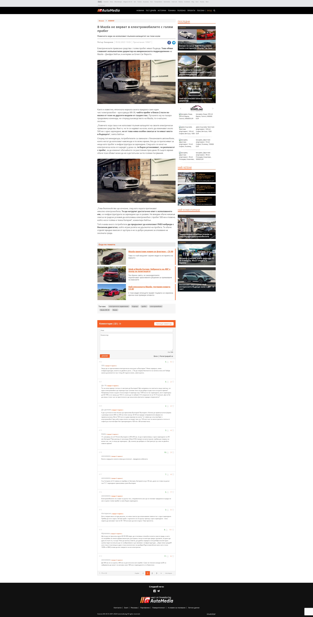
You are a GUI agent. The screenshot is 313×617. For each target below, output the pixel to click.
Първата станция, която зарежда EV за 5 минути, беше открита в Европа (196, 260)
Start (197, 2)
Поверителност (158, 607)
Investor (106, 2)
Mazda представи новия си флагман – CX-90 (150, 251)
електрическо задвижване (119, 306)
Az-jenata (146, 2)
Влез (156, 356)
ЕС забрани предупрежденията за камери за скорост (205, 176)
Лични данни (193, 607)
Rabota (181, 2)
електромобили (156, 306)
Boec (207, 2)
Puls (151, 2)
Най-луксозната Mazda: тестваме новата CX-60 (149, 287)
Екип (126, 607)
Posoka (202, 2)
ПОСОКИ (200, 10)
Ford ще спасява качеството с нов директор (195, 99)
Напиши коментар (164, 324)
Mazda (115, 310)
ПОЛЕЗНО (181, 10)
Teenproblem (158, 2)
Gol (135, 2)
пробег (144, 306)
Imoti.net (174, 2)
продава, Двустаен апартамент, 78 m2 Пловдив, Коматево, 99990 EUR (203, 156)
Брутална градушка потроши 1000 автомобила (204, 199)
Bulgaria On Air (127, 2)
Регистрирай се (166, 356)
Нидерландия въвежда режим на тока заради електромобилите (195, 235)
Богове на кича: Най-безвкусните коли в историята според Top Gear (195, 47)
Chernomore (101, 5)
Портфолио (145, 607)
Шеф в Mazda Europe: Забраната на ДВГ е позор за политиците (149, 270)
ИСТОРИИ (162, 10)
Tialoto (139, 2)
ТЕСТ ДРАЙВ (151, 10)
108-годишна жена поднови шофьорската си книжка (205, 187)
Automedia (167, 2)
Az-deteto (187, 2)
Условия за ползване (176, 607)
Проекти (191, 10)
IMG (100, 2)
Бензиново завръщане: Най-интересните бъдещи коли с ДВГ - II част (196, 286)
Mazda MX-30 (104, 310)
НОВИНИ (140, 10)
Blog (193, 2)
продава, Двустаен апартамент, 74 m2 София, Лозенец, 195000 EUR (205, 143)
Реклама (134, 607)
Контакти (118, 607)
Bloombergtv (118, 2)
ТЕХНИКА (172, 10)
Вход (209, 10)
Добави (105, 356)
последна (168, 573)
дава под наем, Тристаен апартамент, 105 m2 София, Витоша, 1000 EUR (205, 130)
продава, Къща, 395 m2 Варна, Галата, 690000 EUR (204, 116)
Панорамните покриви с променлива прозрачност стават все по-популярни (195, 72)
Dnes (111, 2)
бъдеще (135, 306)
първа (137, 573)
